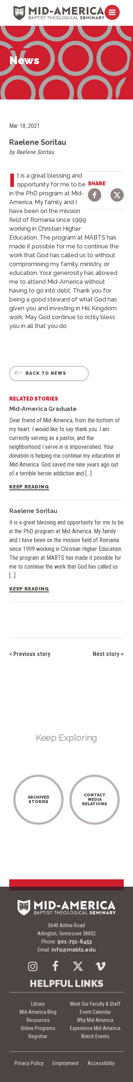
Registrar (37, 1036)
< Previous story (29, 653)
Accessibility (101, 1063)
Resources (38, 1020)
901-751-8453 (74, 942)
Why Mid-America (95, 1020)
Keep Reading (29, 486)
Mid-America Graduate (43, 408)
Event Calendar (95, 1012)
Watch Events (95, 1036)
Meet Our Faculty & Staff (95, 1004)
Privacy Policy (29, 1063)
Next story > (108, 653)
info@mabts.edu (73, 950)
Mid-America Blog (38, 1012)
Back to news (45, 373)
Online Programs (38, 1028)
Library (38, 1004)
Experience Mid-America (95, 1028)
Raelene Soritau (33, 510)
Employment (65, 1063)
